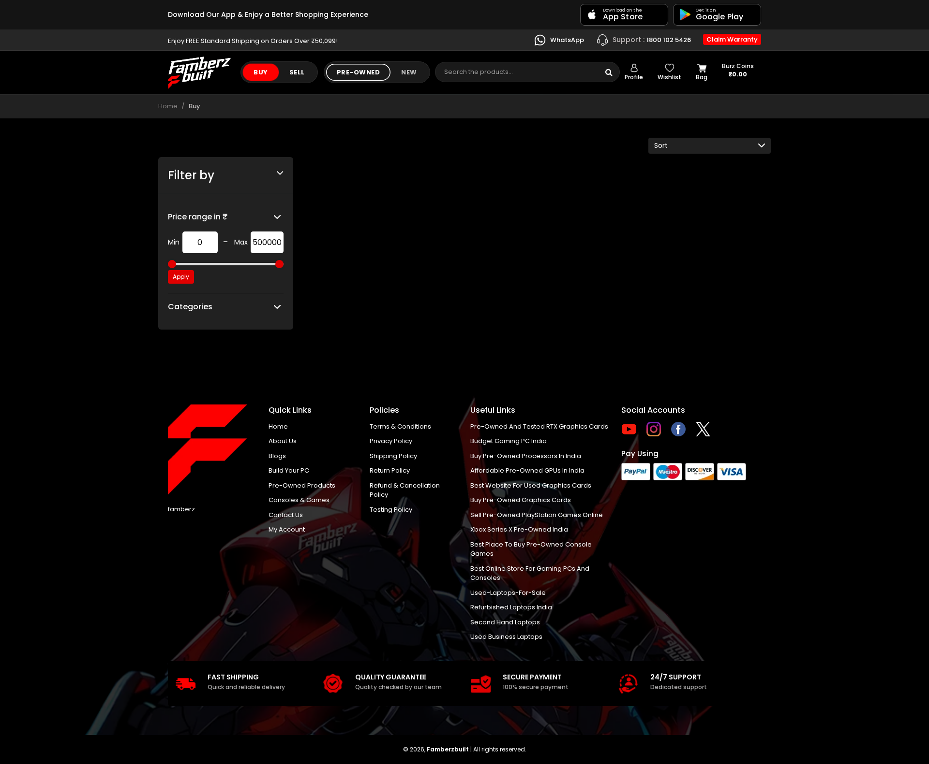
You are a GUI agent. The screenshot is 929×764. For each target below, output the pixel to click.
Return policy (390, 470)
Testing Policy (391, 509)
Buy (261, 72)
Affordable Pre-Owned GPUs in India (527, 470)
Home (168, 106)
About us (283, 441)
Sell (297, 72)
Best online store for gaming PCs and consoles (529, 573)
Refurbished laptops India (511, 607)
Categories (190, 306)
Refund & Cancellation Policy (405, 490)
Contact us (286, 514)
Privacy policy (391, 441)
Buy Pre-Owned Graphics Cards (520, 500)
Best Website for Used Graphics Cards (530, 485)
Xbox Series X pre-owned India (519, 529)
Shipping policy (393, 456)
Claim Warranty (732, 39)
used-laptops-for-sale (508, 592)
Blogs (277, 456)
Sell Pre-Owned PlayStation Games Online (536, 514)
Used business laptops (506, 636)
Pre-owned (358, 72)
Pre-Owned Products (302, 485)
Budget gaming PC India (508, 441)
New (409, 72)
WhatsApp (566, 39)
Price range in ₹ (197, 216)
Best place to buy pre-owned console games (531, 549)
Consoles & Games (299, 500)
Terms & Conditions (400, 426)
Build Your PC (289, 470)
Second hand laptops (505, 622)
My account (287, 529)
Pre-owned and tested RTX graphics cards (539, 426)
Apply (181, 277)
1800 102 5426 (652, 39)
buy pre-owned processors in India (525, 456)
